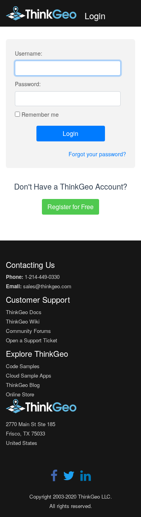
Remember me (40, 114)
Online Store (20, 394)
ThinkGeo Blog (23, 385)
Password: (28, 84)
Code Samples (23, 366)
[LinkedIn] (85, 478)
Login (70, 133)
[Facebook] (55, 478)
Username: (28, 53)
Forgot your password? (97, 154)
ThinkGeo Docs (24, 312)
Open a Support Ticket (31, 340)
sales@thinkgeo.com (47, 286)
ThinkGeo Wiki (23, 321)
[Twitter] (69, 478)
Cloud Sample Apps (28, 375)
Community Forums (28, 330)
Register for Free (70, 206)
